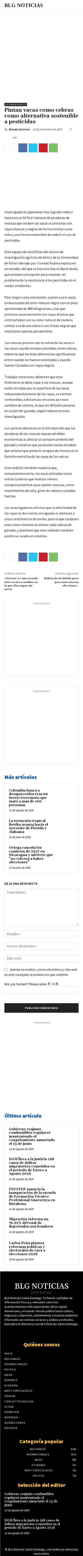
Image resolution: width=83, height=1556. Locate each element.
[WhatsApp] (53, 147)
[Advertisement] (41, 54)
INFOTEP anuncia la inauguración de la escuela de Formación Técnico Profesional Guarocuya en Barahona (32, 1196)
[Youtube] (45, 1332)
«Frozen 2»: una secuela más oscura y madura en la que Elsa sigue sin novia (21, 584)
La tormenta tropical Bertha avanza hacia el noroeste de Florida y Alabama (28, 826)
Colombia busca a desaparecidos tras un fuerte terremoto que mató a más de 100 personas (28, 797)
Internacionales (15, 104)
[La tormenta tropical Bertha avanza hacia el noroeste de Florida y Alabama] (65, 826)
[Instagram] (53, 1332)
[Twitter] (33, 147)
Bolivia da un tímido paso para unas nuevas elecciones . (61, 582)
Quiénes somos (41, 1344)
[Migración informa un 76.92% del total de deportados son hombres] (66, 1225)
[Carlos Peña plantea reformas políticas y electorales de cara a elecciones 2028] (66, 1249)
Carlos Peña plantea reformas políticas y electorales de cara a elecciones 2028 (27, 1248)
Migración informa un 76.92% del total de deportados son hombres (31, 1223)
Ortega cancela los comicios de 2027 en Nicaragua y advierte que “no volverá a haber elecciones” (31, 855)
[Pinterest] (43, 147)
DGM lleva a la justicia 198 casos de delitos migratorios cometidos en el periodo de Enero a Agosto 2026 (32, 1166)
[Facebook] (22, 147)
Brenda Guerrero (19, 129)
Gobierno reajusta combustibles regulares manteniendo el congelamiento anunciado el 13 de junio (32, 1136)
